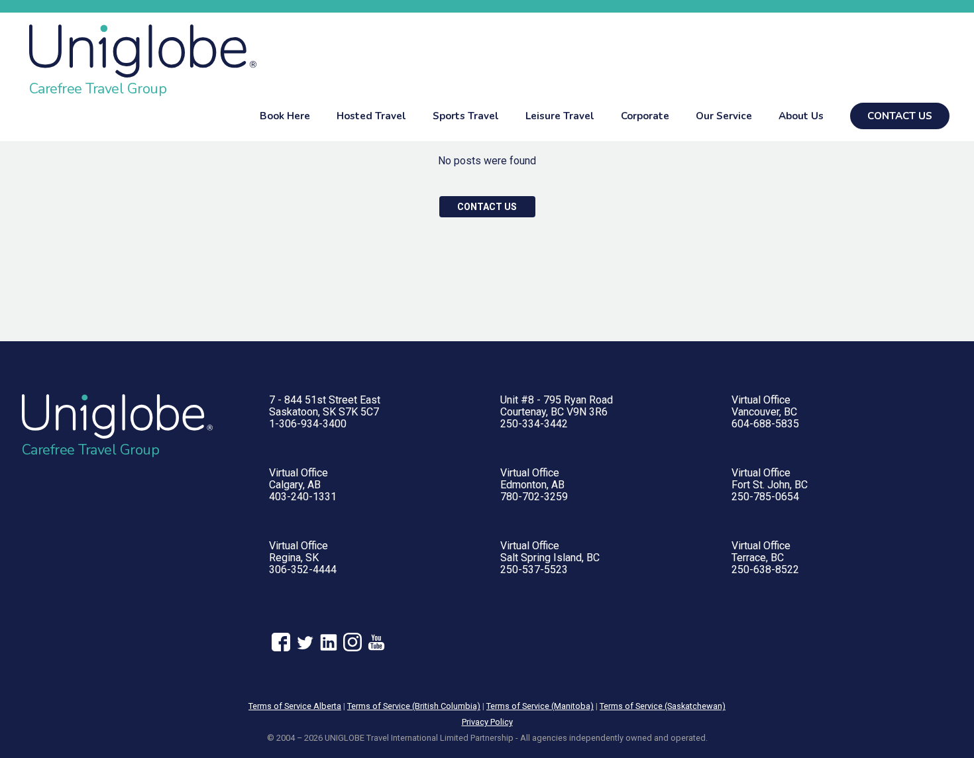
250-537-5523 (534, 569)
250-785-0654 (765, 496)
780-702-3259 (534, 496)
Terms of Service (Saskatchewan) (663, 706)
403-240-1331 (303, 496)
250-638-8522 (765, 569)
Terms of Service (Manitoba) (540, 706)
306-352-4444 (303, 569)
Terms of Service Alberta (294, 706)
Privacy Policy (487, 722)
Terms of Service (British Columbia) (413, 706)
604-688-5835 (765, 423)
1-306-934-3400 (308, 423)
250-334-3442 (534, 423)
